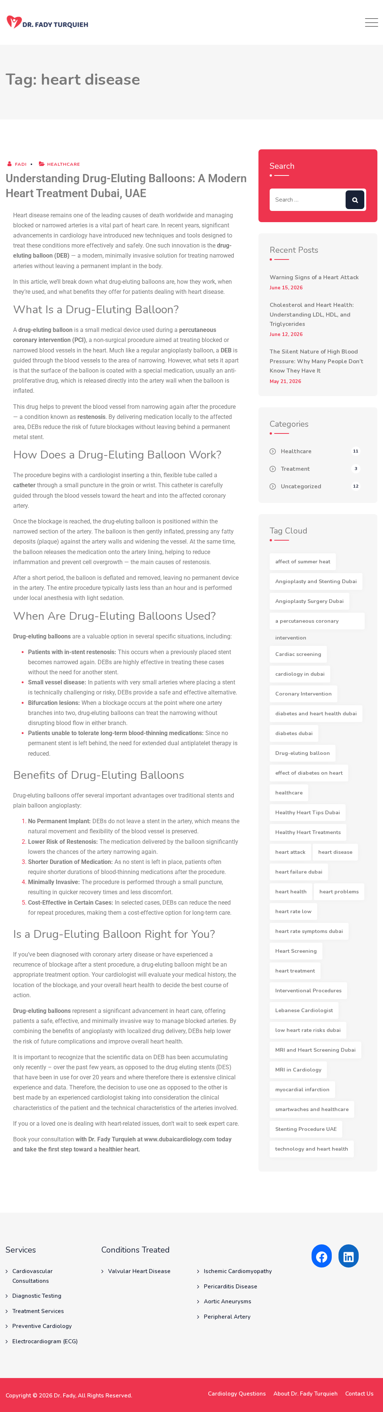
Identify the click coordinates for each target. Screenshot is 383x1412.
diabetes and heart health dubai (316, 713)
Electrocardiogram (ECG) (45, 1341)
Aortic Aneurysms (227, 1301)
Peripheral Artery (227, 1317)
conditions (56, 245)
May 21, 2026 (285, 382)
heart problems (339, 891)
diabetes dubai (294, 733)
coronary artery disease (123, 954)
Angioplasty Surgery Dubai (309, 601)
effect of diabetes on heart (309, 773)
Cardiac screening (298, 654)
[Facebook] (322, 1257)
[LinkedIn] (348, 1257)
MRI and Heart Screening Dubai (315, 1050)
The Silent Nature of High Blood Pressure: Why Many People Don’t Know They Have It (317, 361)
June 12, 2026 (286, 335)
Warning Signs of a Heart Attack (314, 277)
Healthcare (63, 164)
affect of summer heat (302, 561)
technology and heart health (311, 1149)
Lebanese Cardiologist (304, 1010)
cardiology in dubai (300, 674)
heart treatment (295, 970)
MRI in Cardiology (298, 1069)
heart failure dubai (298, 871)
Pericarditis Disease (230, 1286)
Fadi (20, 164)
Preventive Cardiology (42, 1326)
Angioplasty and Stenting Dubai (316, 581)
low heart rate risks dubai (308, 1030)
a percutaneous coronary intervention (306, 623)
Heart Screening (296, 951)
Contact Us (359, 1393)
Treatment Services (38, 1311)
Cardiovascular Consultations (32, 1276)
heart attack (290, 852)
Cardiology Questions (237, 1393)
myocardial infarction (302, 1089)
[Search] (355, 199)
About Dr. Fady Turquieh (305, 1393)
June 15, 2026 (286, 288)
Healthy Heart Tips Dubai (307, 812)
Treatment (295, 469)
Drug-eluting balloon (302, 753)
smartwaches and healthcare (312, 1109)
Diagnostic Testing (36, 1296)
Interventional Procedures (308, 990)
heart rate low (293, 911)
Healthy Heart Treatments (308, 832)
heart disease (335, 852)
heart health (291, 891)
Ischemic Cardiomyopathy (238, 1271)
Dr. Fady (64, 1395)
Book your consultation (43, 1139)
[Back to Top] (367, 1399)
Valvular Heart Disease (139, 1271)
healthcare (289, 792)
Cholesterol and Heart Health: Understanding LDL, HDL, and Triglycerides (312, 314)
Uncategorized (301, 486)
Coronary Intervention (303, 693)
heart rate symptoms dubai (309, 931)
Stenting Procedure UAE (306, 1129)
